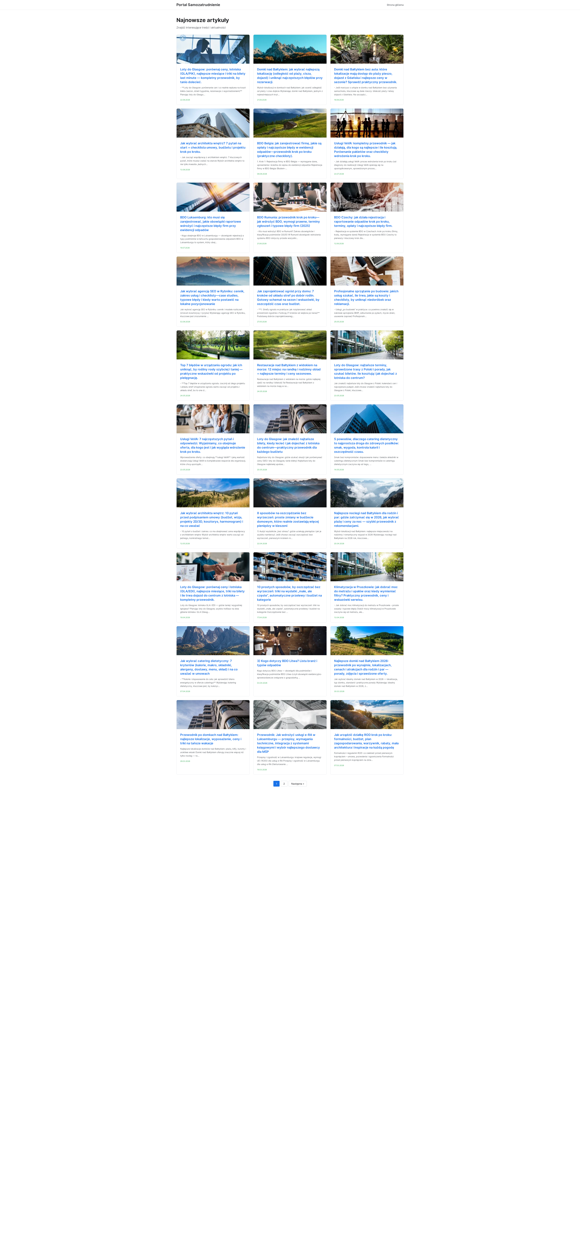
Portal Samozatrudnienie (198, 5)
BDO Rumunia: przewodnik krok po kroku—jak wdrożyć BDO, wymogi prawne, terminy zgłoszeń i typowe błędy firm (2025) (288, 222)
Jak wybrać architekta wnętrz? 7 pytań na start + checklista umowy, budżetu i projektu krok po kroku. (212, 147)
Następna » (297, 783)
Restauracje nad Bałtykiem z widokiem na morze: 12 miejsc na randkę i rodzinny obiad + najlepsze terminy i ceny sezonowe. (289, 369)
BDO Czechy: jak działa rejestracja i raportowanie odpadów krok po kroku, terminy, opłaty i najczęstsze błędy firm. (363, 222)
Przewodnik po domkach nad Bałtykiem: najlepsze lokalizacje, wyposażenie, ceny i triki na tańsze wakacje (210, 739)
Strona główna (395, 4)
